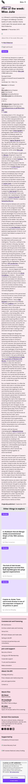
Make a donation (7, 665)
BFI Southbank (6, 700)
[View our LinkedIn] (10, 729)
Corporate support (7, 659)
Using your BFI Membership (10, 655)
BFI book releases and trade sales (12, 635)
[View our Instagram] (8, 729)
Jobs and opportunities (8, 681)
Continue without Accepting (21, 762)
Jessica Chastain (14, 197)
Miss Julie (21, 71)
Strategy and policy (7, 674)
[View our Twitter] (2, 729)
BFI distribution (6, 625)
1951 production (12, 263)
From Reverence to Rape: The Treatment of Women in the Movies (13, 359)
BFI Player (5, 695)
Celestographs (17, 130)
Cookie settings (14, 777)
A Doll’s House (15, 166)
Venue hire (5, 631)
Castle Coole (7, 183)
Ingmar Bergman (15, 140)
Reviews (4, 51)
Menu (22, 2)
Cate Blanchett (16, 227)
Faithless (20, 159)
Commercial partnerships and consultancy (11, 642)
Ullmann (5, 155)
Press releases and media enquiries (12, 678)
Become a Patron (7, 652)
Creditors (11, 303)
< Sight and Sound (6, 6)
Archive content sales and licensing (12, 628)
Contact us (5, 684)
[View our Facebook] (5, 729)
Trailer (5, 112)
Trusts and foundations (9, 662)
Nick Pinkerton (8, 42)
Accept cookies (14, 780)
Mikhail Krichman (17, 431)
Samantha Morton (7, 201)
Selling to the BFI (7, 638)
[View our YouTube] (13, 729)
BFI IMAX (5, 706)
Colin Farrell (12, 191)
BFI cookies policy (14, 772)
